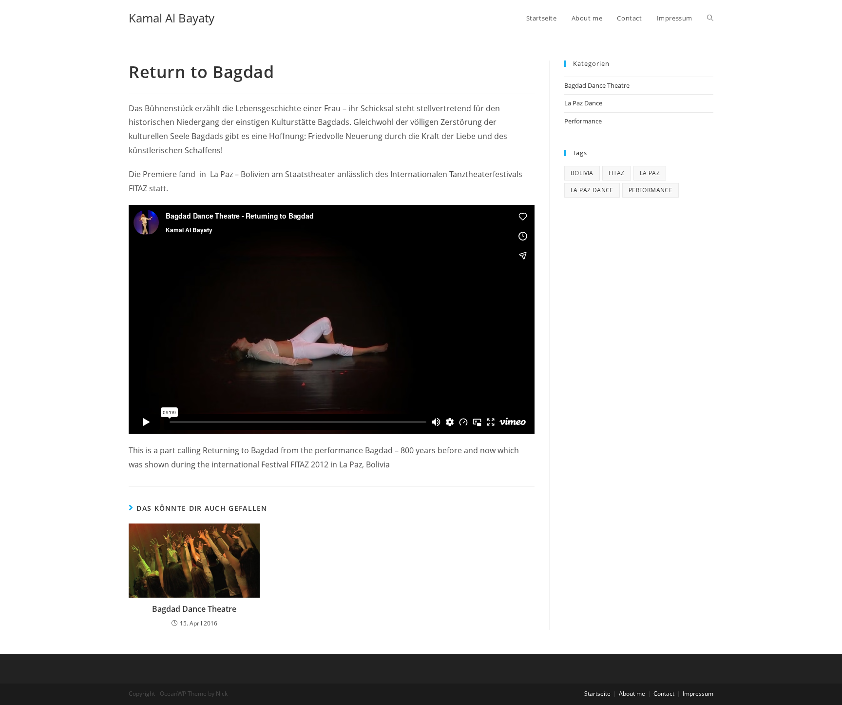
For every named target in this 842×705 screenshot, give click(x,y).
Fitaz (617, 173)
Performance (583, 121)
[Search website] (710, 18)
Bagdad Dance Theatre (194, 609)
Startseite (597, 693)
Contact (663, 693)
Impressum (698, 693)
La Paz (650, 173)
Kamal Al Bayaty (171, 18)
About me (632, 693)
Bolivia (582, 173)
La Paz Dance (583, 103)
